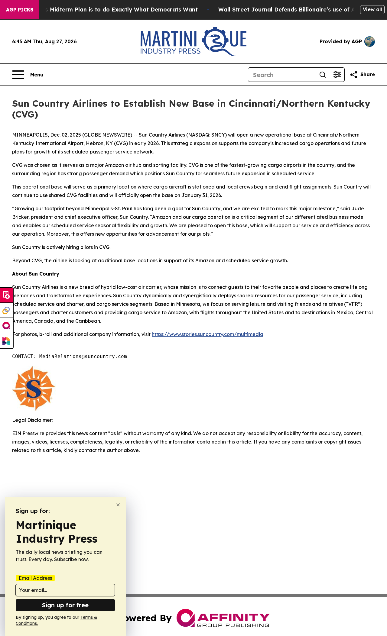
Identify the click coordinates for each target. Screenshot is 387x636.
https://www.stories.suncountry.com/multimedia (207, 334)
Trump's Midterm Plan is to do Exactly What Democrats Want (112, 9)
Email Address (35, 578)
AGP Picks (19, 10)
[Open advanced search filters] (337, 75)
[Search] (322, 75)
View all (372, 9)
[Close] (118, 505)
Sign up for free (65, 605)
